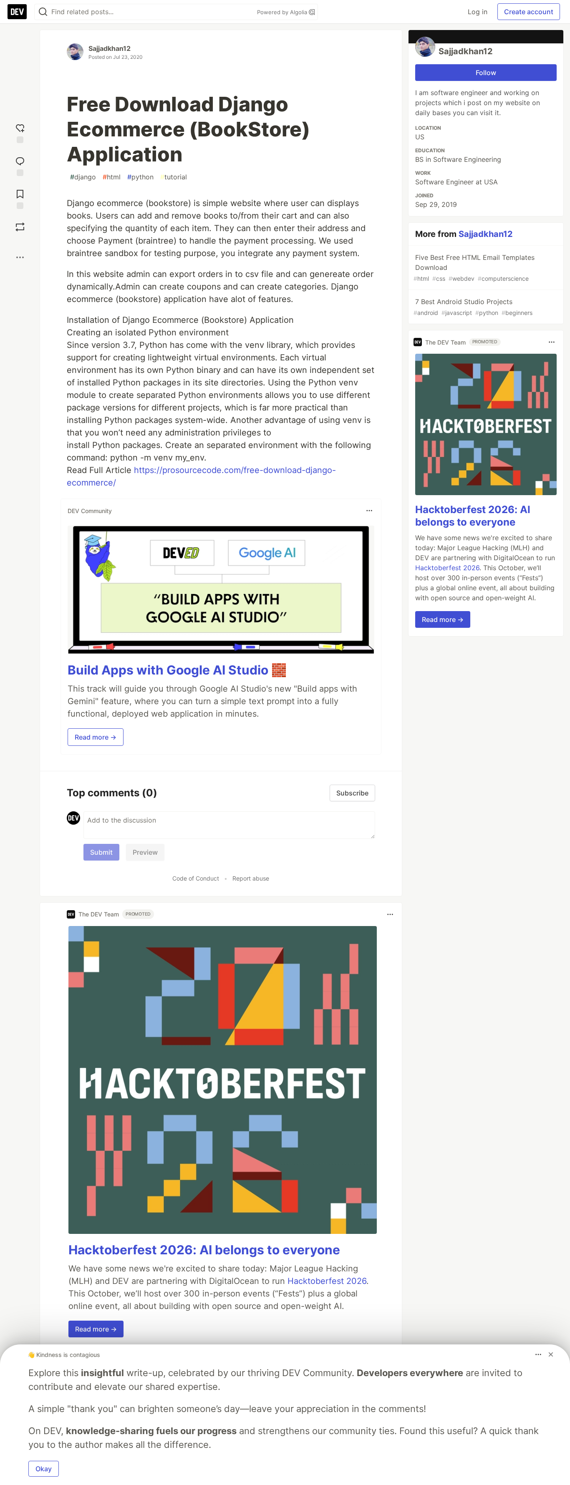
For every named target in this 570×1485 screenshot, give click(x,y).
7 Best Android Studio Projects (473, 306)
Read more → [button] (95, 737)
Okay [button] (43, 1469)
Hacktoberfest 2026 (327, 1281)
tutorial (173, 177)
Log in (477, 12)
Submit (101, 852)
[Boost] (20, 227)
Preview (145, 852)
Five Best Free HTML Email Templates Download (474, 267)
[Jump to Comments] (20, 165)
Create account (528, 12)
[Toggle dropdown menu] (369, 510)
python (140, 177)
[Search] (43, 12)
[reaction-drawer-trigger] (20, 132)
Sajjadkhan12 (109, 48)
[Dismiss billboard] (551, 1354)
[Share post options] (20, 257)
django (83, 177)
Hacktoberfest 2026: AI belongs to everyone (204, 1249)
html (112, 177)
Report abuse (250, 878)
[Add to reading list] (20, 198)
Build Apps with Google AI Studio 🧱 (177, 669)
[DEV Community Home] (17, 11)
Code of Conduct (195, 878)
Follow (486, 72)
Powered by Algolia (283, 12)
